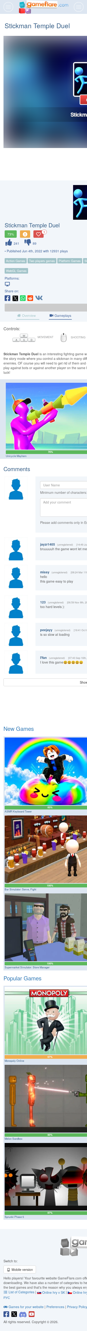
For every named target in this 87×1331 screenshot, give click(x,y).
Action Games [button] (15, 261)
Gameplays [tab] (62, 315)
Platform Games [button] (70, 261)
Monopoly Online (14, 1060)
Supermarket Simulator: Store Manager (27, 967)
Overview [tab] (28, 315)
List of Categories (21, 1292)
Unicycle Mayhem (16, 456)
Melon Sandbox (14, 1138)
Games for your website (26, 1306)
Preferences (55, 1306)
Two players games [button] (42, 261)
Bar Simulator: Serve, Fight (20, 889)
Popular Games (22, 978)
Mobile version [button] (22, 1269)
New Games (18, 728)
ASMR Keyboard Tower (18, 811)
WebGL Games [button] (16, 271)
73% (10, 234)
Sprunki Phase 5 (14, 1217)
